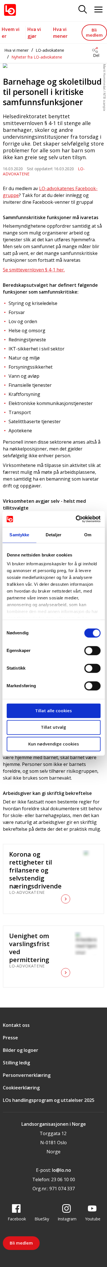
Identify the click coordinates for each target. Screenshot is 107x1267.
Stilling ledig (16, 1063)
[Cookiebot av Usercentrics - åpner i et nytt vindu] (76, 519)
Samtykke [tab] (19, 534)
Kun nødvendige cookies (53, 744)
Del (96, 55)
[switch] (92, 650)
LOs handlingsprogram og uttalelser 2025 (48, 1100)
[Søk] (82, 9)
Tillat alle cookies (53, 710)
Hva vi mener (16, 50)
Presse (10, 1038)
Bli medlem (94, 32)
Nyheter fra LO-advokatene (36, 57)
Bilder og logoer (20, 1050)
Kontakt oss (16, 1025)
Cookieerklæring (21, 1088)
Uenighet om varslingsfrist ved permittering (29, 947)
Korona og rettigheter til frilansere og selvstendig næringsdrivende (34, 870)
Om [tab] (87, 534)
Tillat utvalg (53, 727)
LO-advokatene (50, 50)
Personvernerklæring (27, 1075)
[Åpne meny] (98, 9)
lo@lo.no (61, 1170)
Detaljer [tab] (53, 534)
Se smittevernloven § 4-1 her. (34, 270)
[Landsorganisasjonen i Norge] (10, 10)
